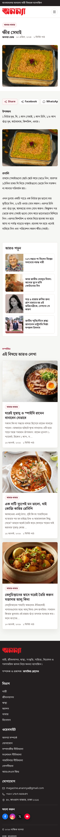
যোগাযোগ (7, 743)
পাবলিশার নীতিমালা (12, 760)
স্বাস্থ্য (4, 703)
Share (11, 101)
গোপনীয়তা (7, 766)
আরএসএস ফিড (10, 772)
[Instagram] (12, 816)
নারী (4, 691)
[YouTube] (27, 816)
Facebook (31, 101)
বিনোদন (6, 720)
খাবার (5, 714)
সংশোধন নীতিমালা (11, 755)
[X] (20, 816)
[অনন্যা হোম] (14, 11)
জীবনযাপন (8, 697)
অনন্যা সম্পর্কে (9, 738)
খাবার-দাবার (9, 25)
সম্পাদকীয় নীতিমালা (12, 749)
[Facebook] (5, 816)
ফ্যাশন (5, 709)
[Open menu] (54, 11)
